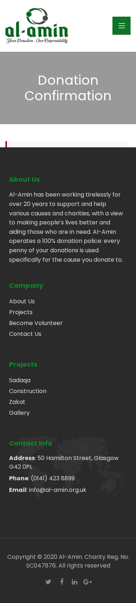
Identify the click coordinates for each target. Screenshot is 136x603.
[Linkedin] (74, 582)
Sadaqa (19, 380)
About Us (22, 301)
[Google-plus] (87, 582)
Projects (21, 312)
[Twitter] (48, 582)
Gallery (19, 413)
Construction (27, 391)
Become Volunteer (36, 323)
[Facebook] (61, 582)
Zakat (17, 402)
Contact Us (25, 334)
